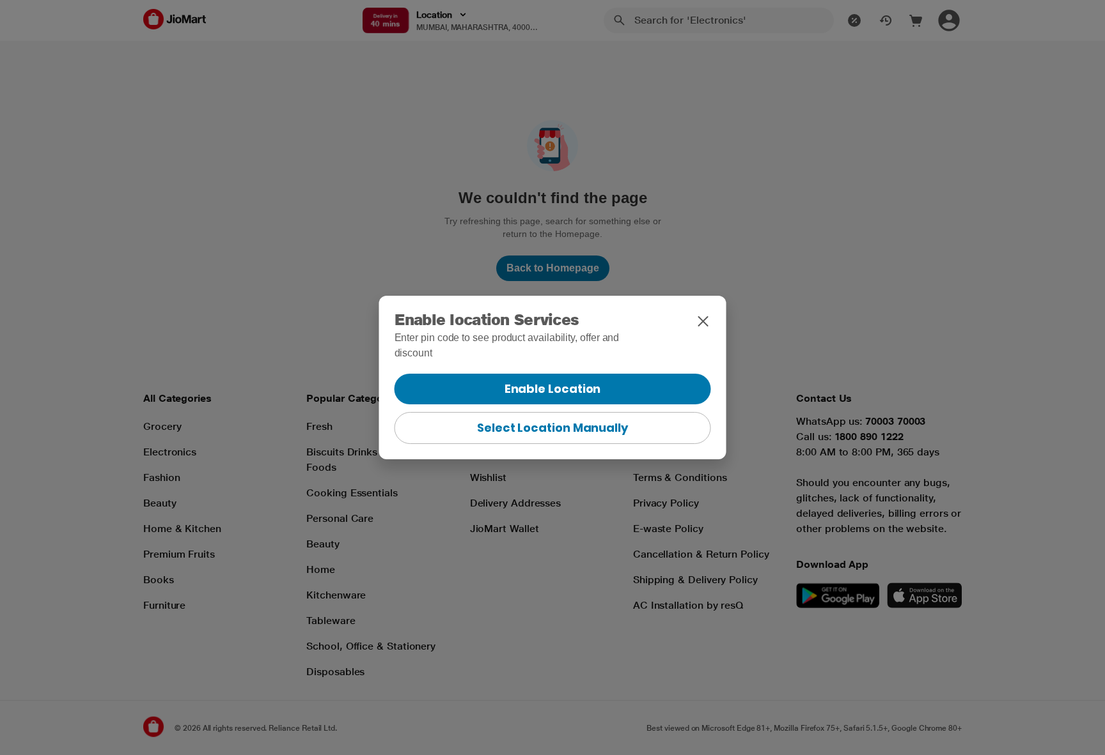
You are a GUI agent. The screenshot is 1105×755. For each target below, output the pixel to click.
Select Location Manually (552, 428)
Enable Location (553, 389)
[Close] (703, 321)
